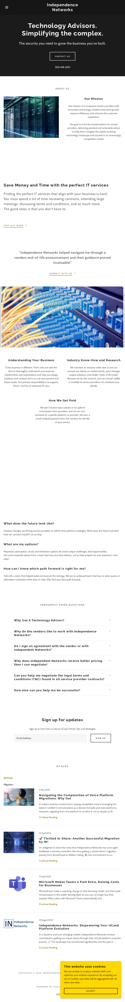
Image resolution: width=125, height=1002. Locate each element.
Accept (90, 991)
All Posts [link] (8, 778)
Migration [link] (8, 784)
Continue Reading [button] (48, 817)
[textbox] (50, 738)
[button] (6, 7)
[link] (62, 10)
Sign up (101, 738)
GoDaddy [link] (60, 987)
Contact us (62, 56)
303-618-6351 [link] (62, 67)
